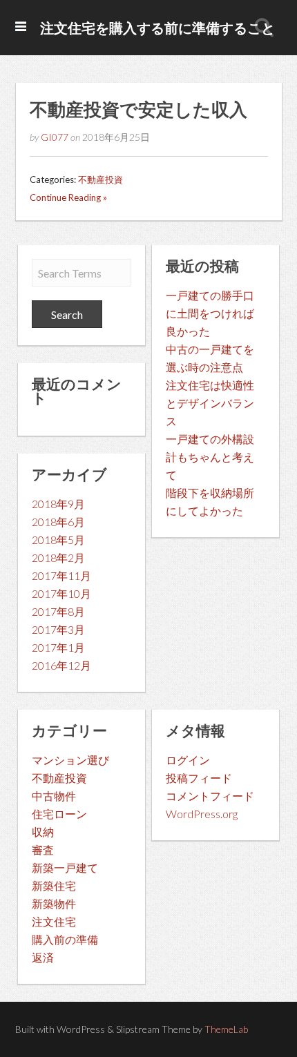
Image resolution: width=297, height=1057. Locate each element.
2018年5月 (58, 539)
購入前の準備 (65, 939)
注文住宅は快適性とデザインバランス (210, 402)
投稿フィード (199, 777)
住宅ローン (59, 813)
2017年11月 (61, 575)
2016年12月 (61, 665)
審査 (43, 849)
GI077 (54, 137)
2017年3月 (58, 629)
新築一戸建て (65, 867)
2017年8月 (58, 611)
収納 (43, 831)
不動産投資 (100, 179)
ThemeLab (226, 1029)
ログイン (188, 759)
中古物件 (54, 795)
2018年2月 (58, 557)
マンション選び (70, 759)
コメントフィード (210, 795)
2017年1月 (58, 647)
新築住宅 (54, 885)
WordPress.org (202, 813)
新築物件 (54, 903)
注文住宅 (54, 921)
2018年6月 (58, 521)
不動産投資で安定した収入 (138, 109)
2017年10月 (61, 593)
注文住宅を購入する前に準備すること (157, 27)
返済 (43, 957)
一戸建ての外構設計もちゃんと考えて (210, 456)
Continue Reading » (68, 197)
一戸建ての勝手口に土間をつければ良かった (210, 313)
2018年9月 (58, 503)
